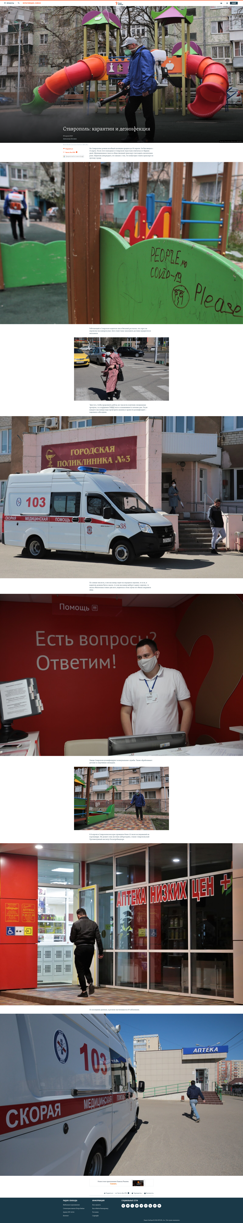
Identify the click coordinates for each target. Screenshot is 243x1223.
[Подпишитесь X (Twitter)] (132, 1206)
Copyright (95, 1216)
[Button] (68, 149)
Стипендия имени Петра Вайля (73, 1208)
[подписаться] (159, 1206)
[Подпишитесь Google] (123, 1206)
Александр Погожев (70, 139)
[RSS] (150, 1206)
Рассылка (95, 1212)
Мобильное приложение (71, 1205)
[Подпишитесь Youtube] (137, 1206)
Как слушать (96, 1205)
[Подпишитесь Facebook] (128, 1206)
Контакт (66, 1216)
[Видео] (221, 3)
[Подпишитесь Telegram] (141, 1206)
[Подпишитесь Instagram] (146, 1206)
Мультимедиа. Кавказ (32, 3)
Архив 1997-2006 (68, 1212)
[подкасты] (227, 3)
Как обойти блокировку (100, 1208)
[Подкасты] (155, 1206)
